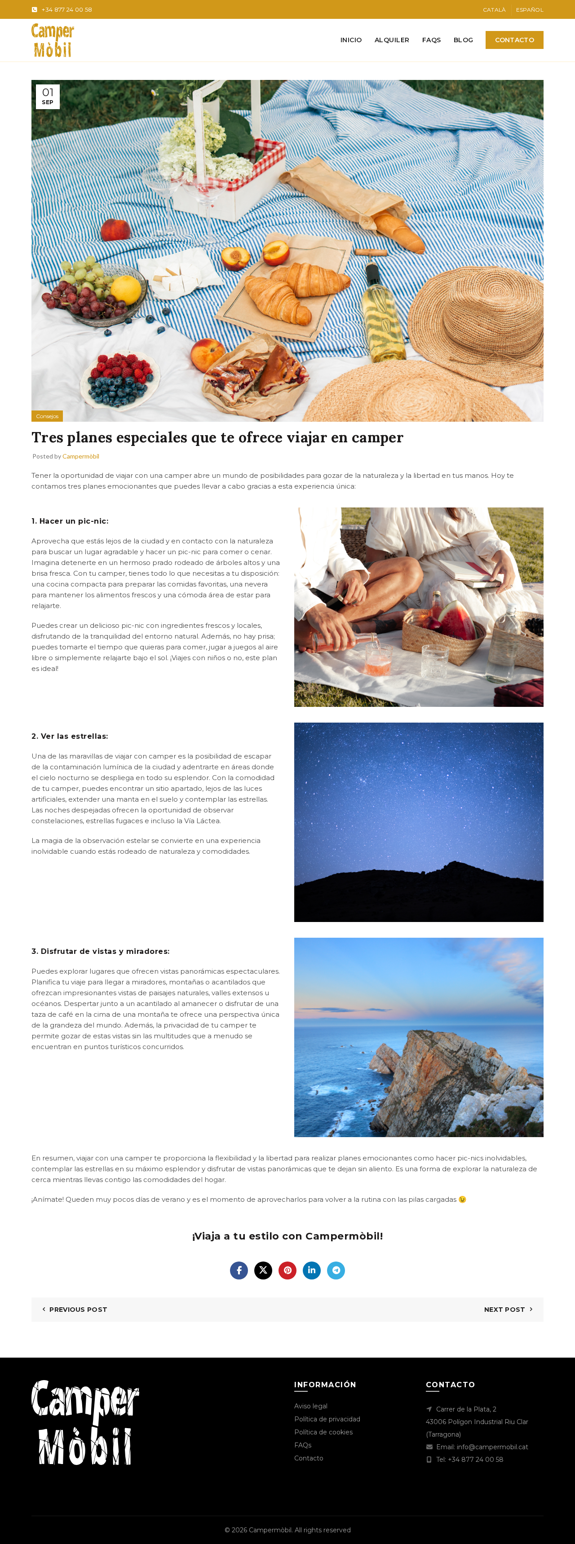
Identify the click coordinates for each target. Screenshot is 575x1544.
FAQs (431, 40)
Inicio (351, 40)
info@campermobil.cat (492, 1447)
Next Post (505, 1310)
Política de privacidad (327, 1419)
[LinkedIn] (312, 1270)
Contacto (514, 40)
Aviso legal (310, 1406)
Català (494, 9)
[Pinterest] (287, 1270)
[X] (263, 1270)
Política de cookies (323, 1432)
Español (530, 9)
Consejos (47, 416)
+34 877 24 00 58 (67, 9)
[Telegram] (336, 1270)
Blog (463, 40)
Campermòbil (270, 1530)
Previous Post (78, 1310)
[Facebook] (239, 1270)
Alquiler (392, 40)
